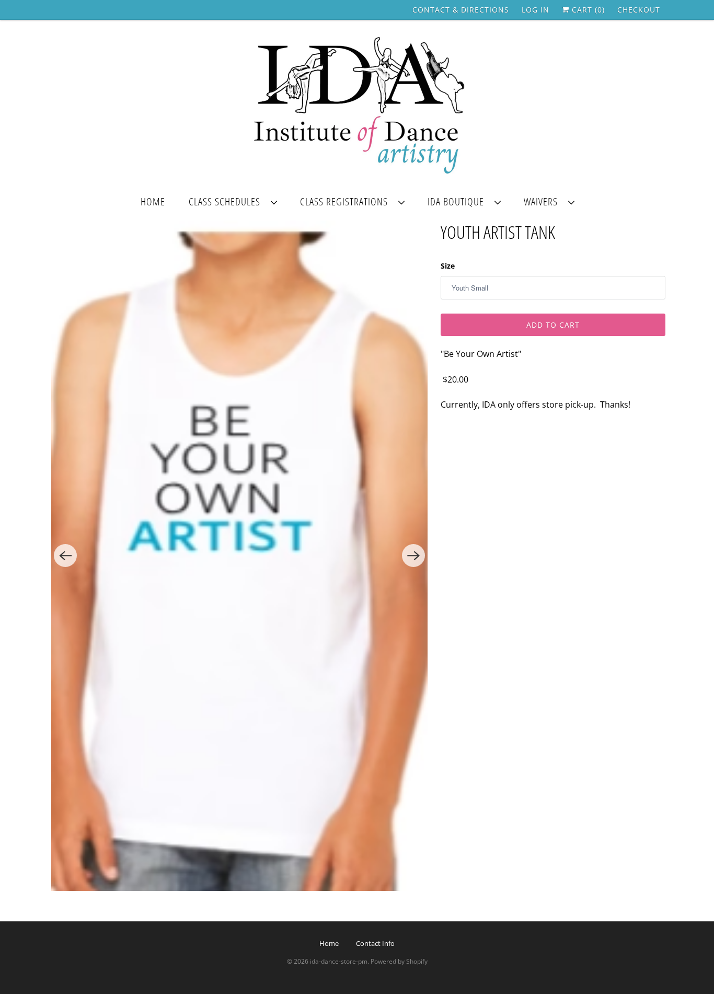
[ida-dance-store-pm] (357, 106)
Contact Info (375, 943)
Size (448, 266)
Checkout (638, 10)
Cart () (587, 10)
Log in (535, 10)
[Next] (413, 555)
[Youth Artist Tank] (239, 556)
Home (153, 201)
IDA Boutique (458, 201)
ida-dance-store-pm (338, 961)
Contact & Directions (460, 10)
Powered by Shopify (399, 961)
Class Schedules (227, 201)
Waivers (543, 201)
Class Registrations (346, 201)
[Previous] (65, 555)
